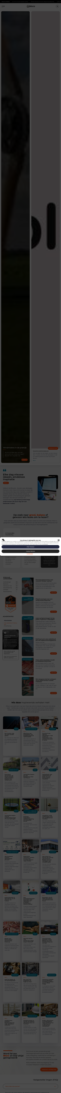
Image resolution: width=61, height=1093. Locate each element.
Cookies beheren (30, 551)
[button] (58, 540)
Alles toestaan (30, 546)
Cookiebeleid (30, 553)
